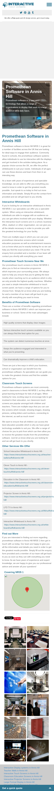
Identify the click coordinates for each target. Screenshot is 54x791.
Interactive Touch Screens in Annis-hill (21, 773)
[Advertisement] (27, 50)
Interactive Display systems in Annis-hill (21, 767)
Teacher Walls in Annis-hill (15, 770)
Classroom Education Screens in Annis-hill (23, 776)
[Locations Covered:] (3, 4)
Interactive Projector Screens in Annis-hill (22, 779)
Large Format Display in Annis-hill (19, 782)
